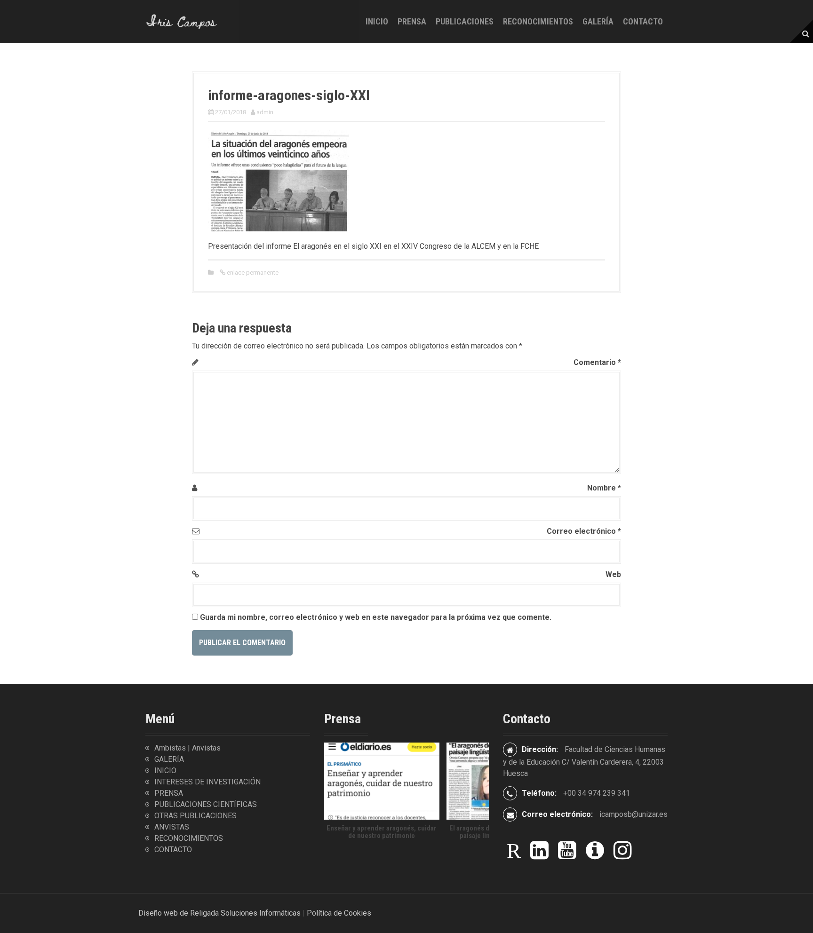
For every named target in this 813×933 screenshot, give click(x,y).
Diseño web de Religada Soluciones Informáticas (219, 913)
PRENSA (412, 21)
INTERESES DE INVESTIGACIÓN (207, 781)
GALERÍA (598, 21)
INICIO (377, 21)
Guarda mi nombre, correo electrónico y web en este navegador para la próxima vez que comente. (375, 617)
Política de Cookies (339, 913)
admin (264, 112)
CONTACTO (643, 21)
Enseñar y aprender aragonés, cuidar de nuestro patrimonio (382, 832)
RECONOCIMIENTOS (538, 21)
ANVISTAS (171, 826)
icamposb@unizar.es (633, 814)
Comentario (597, 362)
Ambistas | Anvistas (187, 747)
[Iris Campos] (181, 20)
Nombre (604, 487)
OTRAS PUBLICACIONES (195, 815)
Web (613, 574)
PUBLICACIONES (465, 21)
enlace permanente (252, 272)
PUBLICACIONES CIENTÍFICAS (205, 804)
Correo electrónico (584, 531)
